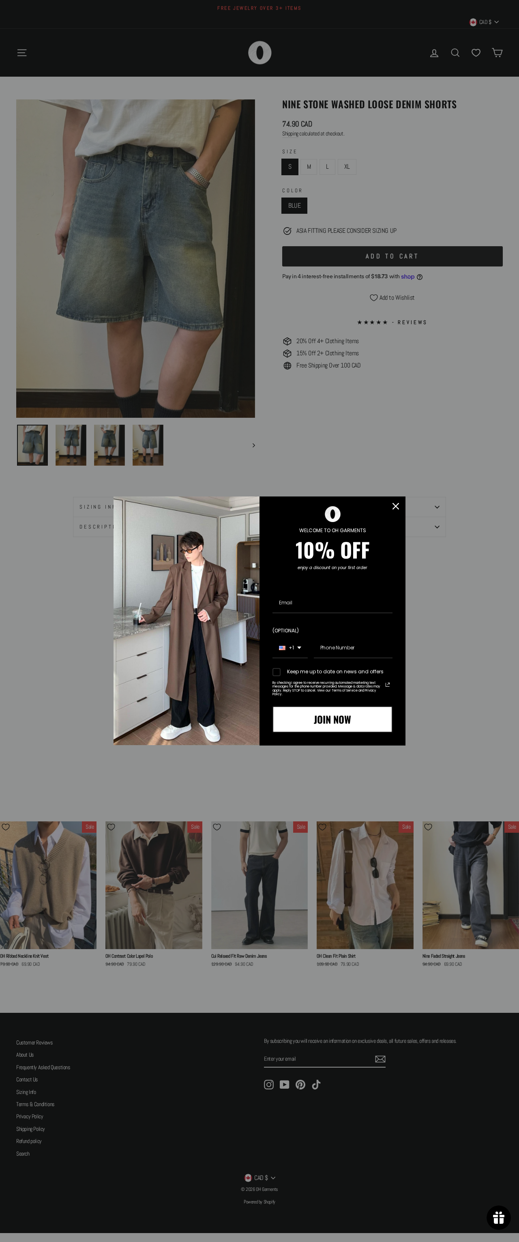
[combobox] (290, 648)
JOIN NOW (332, 719)
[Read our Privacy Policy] (387, 685)
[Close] (395, 506)
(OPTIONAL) (285, 630)
